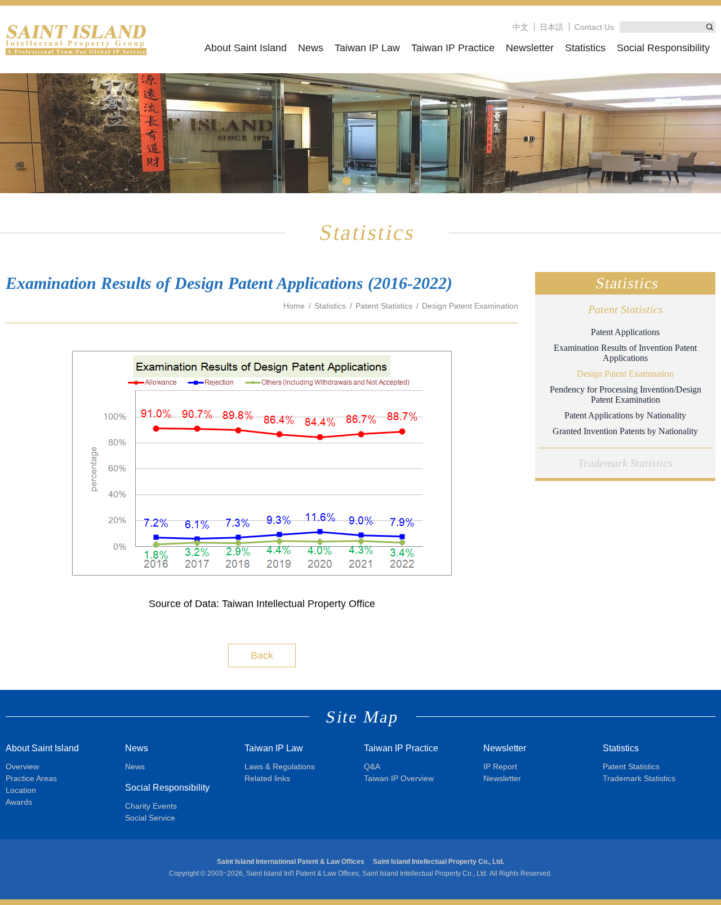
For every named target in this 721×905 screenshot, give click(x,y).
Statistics (585, 48)
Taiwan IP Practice (453, 48)
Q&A (372, 766)
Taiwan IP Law (367, 48)
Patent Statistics (625, 309)
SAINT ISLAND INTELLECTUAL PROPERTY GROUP (76, 39)
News (310, 48)
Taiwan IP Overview (399, 778)
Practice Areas (31, 778)
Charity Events (151, 805)
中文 (520, 27)
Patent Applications (625, 332)
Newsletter (530, 48)
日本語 (551, 27)
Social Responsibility (663, 48)
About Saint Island (245, 48)
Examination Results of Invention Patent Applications (625, 353)
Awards (19, 801)
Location (21, 790)
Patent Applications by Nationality (625, 415)
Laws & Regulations (279, 766)
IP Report (500, 766)
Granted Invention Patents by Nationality (625, 431)
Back (262, 655)
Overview (22, 766)
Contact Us (594, 27)
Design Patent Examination (625, 373)
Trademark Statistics (625, 463)
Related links (267, 778)
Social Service (150, 817)
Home (294, 305)
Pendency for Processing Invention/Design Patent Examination (625, 394)
